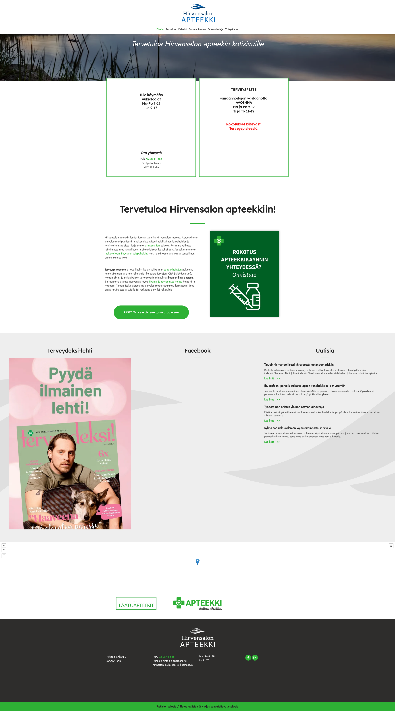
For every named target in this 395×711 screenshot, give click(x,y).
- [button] (4, 550)
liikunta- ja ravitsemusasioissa (165, 282)
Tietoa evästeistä (190, 706)
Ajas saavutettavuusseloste (221, 706)
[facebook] (248, 658)
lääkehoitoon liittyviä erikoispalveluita (126, 254)
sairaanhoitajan (173, 270)
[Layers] (391, 546)
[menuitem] (160, 29)
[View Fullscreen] (4, 556)
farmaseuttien (152, 246)
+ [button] (4, 546)
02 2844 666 (154, 159)
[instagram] (255, 658)
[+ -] (197, 565)
